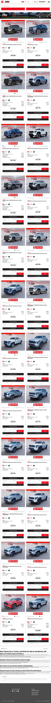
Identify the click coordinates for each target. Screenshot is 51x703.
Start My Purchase (13, 119)
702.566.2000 (42, 1)
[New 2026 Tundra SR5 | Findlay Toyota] (25, 15)
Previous (0, 15)
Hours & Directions (42, 2)
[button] (24, 28)
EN (23, 1)
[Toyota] (2, 2)
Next (50, 15)
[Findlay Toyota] (7, 2)
